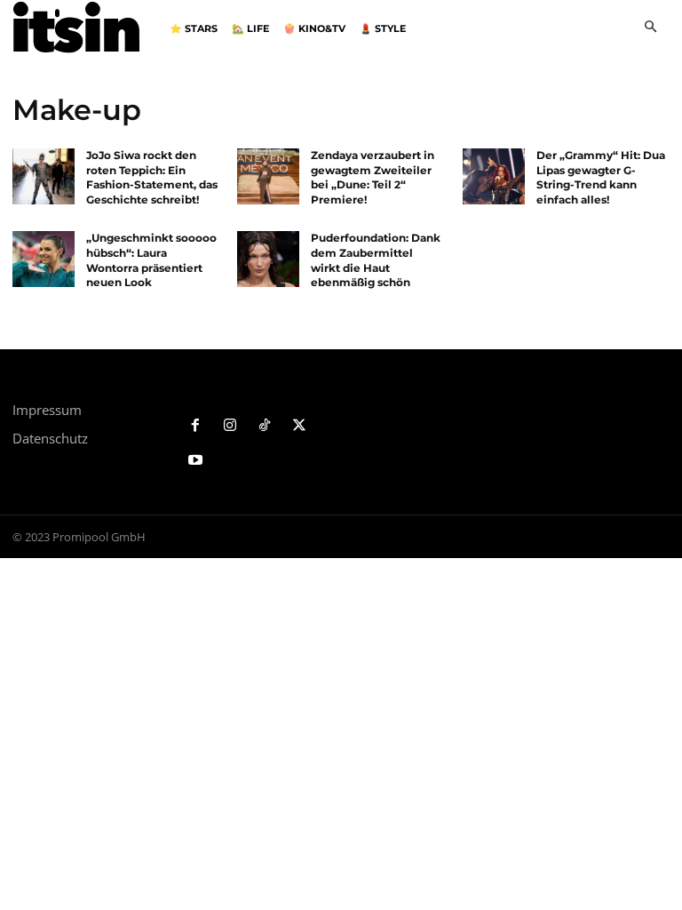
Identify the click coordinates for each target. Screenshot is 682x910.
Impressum (47, 410)
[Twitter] (299, 426)
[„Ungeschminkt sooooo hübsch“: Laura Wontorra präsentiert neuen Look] (43, 259)
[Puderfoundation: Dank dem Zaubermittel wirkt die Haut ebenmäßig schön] (268, 259)
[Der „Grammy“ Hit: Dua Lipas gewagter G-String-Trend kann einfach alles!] (494, 176)
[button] (650, 28)
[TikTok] (265, 426)
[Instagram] (230, 426)
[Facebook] (196, 426)
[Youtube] (196, 461)
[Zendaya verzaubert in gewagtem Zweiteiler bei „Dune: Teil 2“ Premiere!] (268, 176)
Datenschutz (50, 438)
